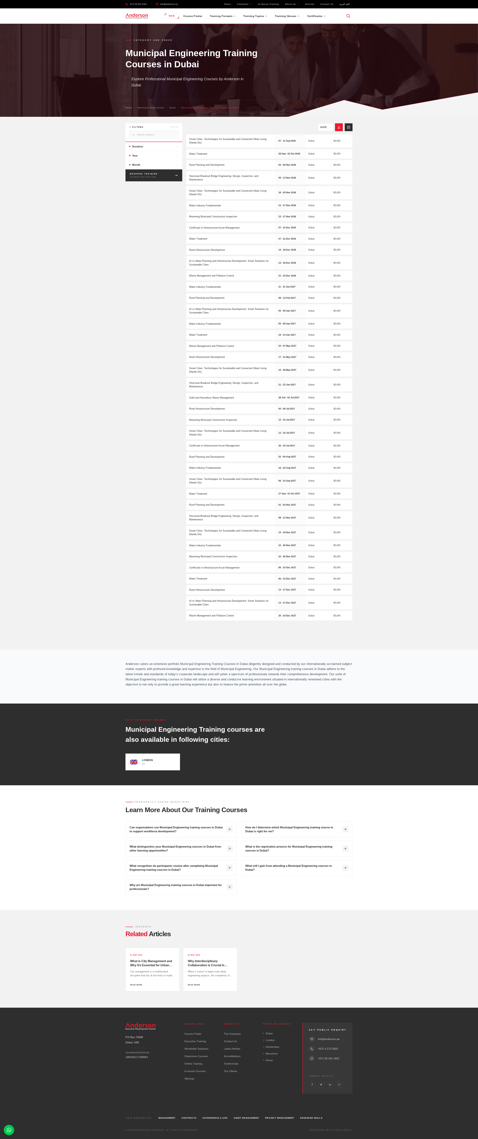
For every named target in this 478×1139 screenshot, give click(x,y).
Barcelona (272, 1053)
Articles (309, 4)
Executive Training (195, 1041)
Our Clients (230, 1071)
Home (227, 4)
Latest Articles (232, 1048)
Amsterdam (272, 1046)
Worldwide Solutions (196, 1048)
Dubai (172, 108)
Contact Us (326, 4)
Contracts (188, 1118)
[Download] (339, 127)
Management (167, 1118)
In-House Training (268, 4)
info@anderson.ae (169, 4)
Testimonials (231, 1063)
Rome (269, 1060)
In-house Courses (195, 1071)
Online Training (193, 1063)
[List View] (349, 127)
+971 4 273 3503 (328, 1048)
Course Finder (192, 16)
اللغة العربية (344, 4)
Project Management (279, 1118)
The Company (232, 1033)
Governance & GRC (215, 1118)
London (270, 1040)
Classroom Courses (196, 1056)
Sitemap (189, 1078)
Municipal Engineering (151, 108)
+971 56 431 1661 (138, 4)
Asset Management (246, 1118)
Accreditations (232, 1056)
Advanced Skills (311, 1118)
